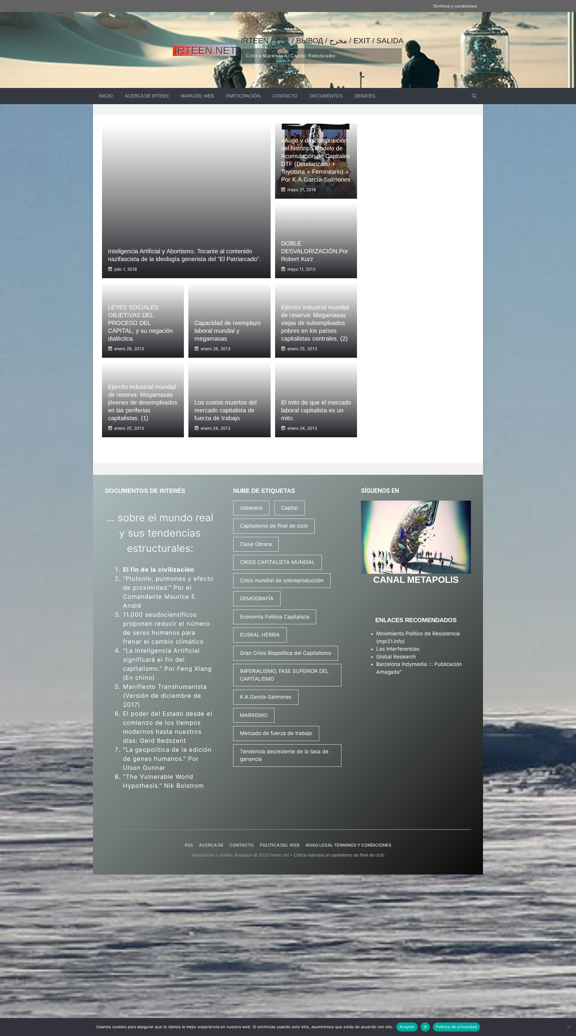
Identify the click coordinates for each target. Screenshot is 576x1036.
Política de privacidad (456, 1026)
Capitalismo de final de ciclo (274, 526)
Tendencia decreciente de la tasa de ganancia (284, 755)
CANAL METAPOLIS (416, 580)
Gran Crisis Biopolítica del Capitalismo (285, 653)
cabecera (251, 508)
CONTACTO (285, 95)
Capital (289, 508)
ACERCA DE (211, 845)
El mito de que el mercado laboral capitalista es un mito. (316, 410)
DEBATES (365, 95)
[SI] (569, 1027)
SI (425, 1026)
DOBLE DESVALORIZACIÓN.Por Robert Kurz (314, 251)
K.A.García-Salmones (266, 697)
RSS (189, 845)
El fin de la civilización (158, 569)
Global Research (396, 657)
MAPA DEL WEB (197, 95)
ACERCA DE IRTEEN (147, 95)
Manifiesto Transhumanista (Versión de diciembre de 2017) (165, 695)
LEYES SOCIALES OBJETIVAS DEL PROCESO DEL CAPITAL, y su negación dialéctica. (140, 323)
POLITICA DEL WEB (279, 845)
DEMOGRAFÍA (257, 598)
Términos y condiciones (455, 6)
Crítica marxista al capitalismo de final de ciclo (339, 854)
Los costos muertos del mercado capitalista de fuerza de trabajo (225, 410)
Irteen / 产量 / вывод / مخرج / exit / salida (322, 40)
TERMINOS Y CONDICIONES (362, 845)
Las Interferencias (398, 649)
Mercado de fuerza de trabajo (276, 733)
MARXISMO (254, 715)
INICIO (106, 95)
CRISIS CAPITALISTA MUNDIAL (277, 562)
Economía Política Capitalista (274, 617)
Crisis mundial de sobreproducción (282, 580)
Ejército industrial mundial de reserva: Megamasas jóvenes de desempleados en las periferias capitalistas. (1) (142, 402)
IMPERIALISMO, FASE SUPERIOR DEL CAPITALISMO (284, 675)
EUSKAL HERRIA (260, 635)
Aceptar (407, 1026)
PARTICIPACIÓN (243, 95)
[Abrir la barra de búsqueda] (474, 96)
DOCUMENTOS (326, 95)
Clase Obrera (256, 544)
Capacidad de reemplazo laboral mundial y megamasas (227, 331)
